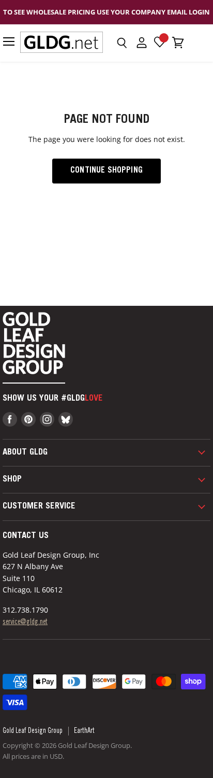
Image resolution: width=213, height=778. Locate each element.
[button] (121, 43)
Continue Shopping (106, 171)
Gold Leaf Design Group (33, 731)
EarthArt (84, 731)
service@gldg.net (25, 622)
